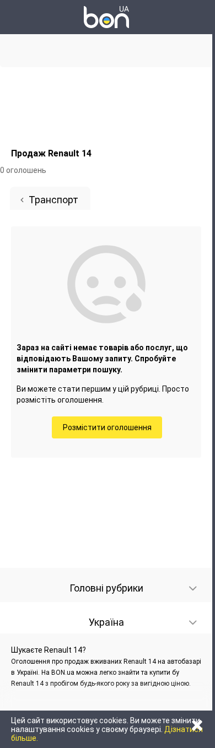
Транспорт (53, 199)
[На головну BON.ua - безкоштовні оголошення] (106, 17)
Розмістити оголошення (107, 427)
